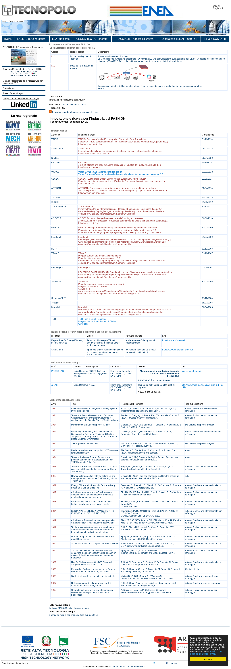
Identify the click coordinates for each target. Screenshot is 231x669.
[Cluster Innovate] (13, 130)
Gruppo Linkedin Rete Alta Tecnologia (21, 98)
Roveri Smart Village (13, 93)
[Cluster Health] (34, 155)
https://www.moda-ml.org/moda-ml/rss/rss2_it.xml (75, 112)
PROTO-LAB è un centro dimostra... (155, 380)
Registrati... (218, 8)
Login (4, 21)
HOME (8, 38)
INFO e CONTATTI (215, 38)
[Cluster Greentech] (34, 130)
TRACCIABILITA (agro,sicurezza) (134, 38)
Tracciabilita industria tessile (73, 104)
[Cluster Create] (13, 155)
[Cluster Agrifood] (34, 142)
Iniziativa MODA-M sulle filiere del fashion (69, 608)
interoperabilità (160, 385)
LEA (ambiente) (61, 38)
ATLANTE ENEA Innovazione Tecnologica (23, 47)
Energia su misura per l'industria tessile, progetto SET (74, 615)
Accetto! (208, 659)
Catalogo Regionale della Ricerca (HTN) (22, 69)
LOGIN (216, 6)
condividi (172, 663)
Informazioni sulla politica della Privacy (206, 652)
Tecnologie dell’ (145, 385)
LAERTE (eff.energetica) (31, 38)
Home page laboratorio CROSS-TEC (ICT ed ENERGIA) (121, 373)
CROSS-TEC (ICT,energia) (92, 38)
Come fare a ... (10, 88)
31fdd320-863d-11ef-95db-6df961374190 (129, 667)
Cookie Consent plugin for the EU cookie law (208, 663)
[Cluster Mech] (13, 142)
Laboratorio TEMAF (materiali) (179, 38)
